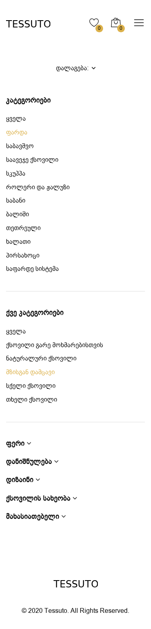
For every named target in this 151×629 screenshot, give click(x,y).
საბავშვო (20, 146)
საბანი (15, 201)
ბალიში (17, 214)
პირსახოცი (22, 256)
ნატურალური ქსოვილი (41, 358)
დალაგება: (73, 68)
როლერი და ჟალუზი (38, 187)
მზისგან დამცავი (30, 372)
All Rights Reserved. (99, 611)
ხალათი (18, 242)
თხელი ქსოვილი (31, 400)
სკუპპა (15, 174)
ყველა (16, 119)
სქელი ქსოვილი (31, 386)
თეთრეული (23, 228)
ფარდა (16, 132)
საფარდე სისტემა (32, 269)
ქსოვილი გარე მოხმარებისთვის (54, 345)
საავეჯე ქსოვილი (32, 160)
